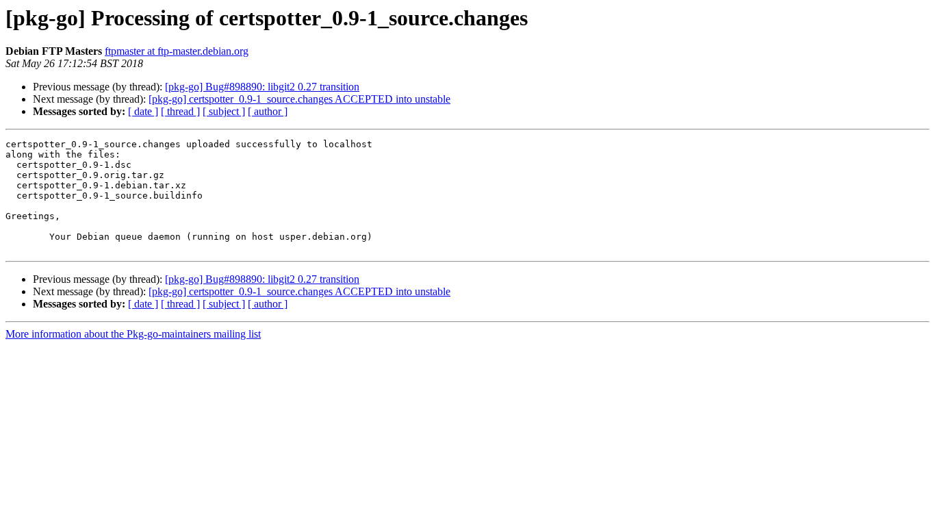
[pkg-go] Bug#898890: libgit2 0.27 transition (262, 86)
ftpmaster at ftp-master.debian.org (176, 51)
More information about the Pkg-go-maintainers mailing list (133, 334)
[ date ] (143, 111)
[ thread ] (180, 111)
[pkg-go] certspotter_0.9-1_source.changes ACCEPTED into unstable (299, 99)
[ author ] (267, 111)
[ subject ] (224, 111)
